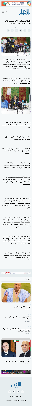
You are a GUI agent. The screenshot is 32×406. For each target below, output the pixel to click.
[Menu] (3, 12)
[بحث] (6, 12)
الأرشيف (11, 396)
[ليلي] (8, 12)
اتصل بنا (16, 396)
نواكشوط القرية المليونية (22, 307)
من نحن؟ (20, 396)
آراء (30, 304)
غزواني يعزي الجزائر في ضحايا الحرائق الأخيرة (17, 361)
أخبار (29, 314)
